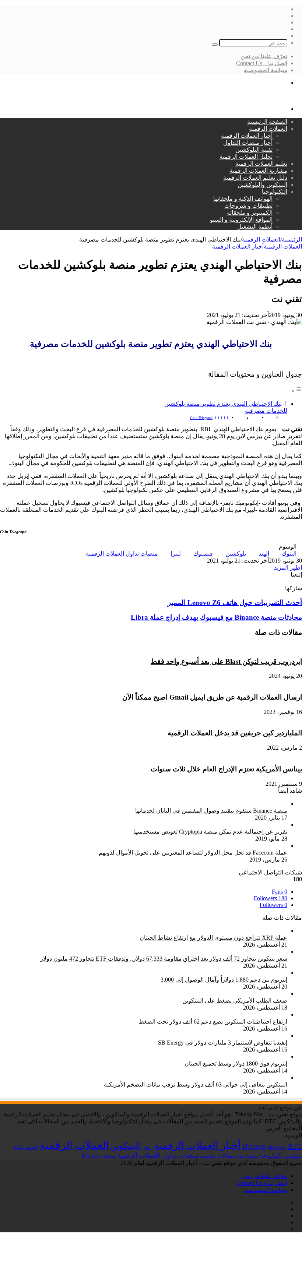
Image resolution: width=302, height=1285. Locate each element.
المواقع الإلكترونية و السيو (241, 219)
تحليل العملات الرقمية (246, 157)
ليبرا (176, 553)
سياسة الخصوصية (265, 70)
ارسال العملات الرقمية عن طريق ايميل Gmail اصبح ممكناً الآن (212, 697)
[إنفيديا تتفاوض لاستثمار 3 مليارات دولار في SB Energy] (219, 1035)
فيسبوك (203, 553)
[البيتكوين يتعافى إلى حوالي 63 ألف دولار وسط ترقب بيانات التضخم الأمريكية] (192, 1077)
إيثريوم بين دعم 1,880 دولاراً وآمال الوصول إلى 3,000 (224, 979)
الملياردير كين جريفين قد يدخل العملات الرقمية (235, 733)
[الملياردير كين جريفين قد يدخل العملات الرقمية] (242, 719)
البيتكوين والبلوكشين (262, 185)
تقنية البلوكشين (254, 150)
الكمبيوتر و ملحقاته (250, 213)
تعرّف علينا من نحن (263, 56)
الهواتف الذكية (25, 1147)
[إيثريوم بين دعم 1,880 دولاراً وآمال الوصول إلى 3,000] (221, 972)
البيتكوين (125, 1146)
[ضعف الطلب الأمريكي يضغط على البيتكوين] (231, 993)
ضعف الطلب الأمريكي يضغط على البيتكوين (234, 1000)
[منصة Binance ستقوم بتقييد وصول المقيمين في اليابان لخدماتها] (176, 803)
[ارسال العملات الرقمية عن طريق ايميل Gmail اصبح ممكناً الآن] (224, 683)
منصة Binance (99, 1155)
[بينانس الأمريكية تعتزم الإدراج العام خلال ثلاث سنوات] (235, 754)
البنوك (289, 553)
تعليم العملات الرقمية (261, 164)
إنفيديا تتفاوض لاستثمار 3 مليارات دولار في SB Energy (222, 1042)
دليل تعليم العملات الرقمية (255, 178)
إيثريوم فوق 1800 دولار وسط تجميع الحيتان (236, 1063)
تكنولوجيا (271, 1155)
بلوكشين (235, 553)
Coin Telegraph (201, 418)
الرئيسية (292, 239)
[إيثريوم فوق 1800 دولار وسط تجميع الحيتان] (233, 1056)
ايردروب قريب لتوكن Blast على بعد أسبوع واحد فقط (226, 661)
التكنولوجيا (274, 192)
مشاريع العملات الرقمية (258, 171)
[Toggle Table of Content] (296, 391)
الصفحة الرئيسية (267, 122)
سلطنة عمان (247, 1156)
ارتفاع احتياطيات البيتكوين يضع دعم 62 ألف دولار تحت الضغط (212, 1021)
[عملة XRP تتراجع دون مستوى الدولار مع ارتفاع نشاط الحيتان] (210, 930)
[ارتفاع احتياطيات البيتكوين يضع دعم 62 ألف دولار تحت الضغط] (210, 1014)
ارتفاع (147, 1147)
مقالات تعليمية (216, 1156)
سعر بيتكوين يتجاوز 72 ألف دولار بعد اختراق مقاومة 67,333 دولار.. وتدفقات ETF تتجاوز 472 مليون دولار (163, 958)
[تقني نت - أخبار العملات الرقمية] (261, 96)
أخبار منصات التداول (248, 143)
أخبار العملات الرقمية (247, 136)
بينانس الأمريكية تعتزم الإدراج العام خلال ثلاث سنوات (226, 769)
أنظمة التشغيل (255, 226)
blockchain (277, 1147)
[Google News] (283, 581)
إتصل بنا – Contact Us (261, 63)
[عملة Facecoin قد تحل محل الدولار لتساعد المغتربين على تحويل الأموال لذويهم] (198, 845)
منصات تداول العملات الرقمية (122, 553)
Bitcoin (254, 1146)
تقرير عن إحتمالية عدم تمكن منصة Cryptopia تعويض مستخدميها (210, 831)
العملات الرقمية (268, 129)
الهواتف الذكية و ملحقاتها (243, 199)
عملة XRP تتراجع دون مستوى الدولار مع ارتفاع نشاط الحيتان (213, 937)
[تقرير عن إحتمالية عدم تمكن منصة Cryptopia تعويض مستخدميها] (175, 824)
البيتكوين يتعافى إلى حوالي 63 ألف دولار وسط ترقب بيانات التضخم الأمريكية (195, 1084)
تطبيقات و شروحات (248, 206)
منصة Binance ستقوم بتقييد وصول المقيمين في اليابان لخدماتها (211, 810)
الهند (264, 553)
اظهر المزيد (288, 567)
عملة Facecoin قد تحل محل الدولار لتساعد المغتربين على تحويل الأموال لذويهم (193, 852)
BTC (295, 1146)
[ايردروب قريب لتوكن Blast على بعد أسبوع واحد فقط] (236, 647)
